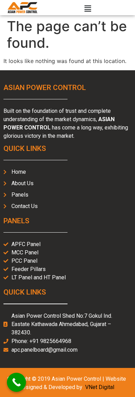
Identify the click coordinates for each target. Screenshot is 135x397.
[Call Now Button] (16, 382)
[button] (87, 8)
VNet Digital (99, 387)
